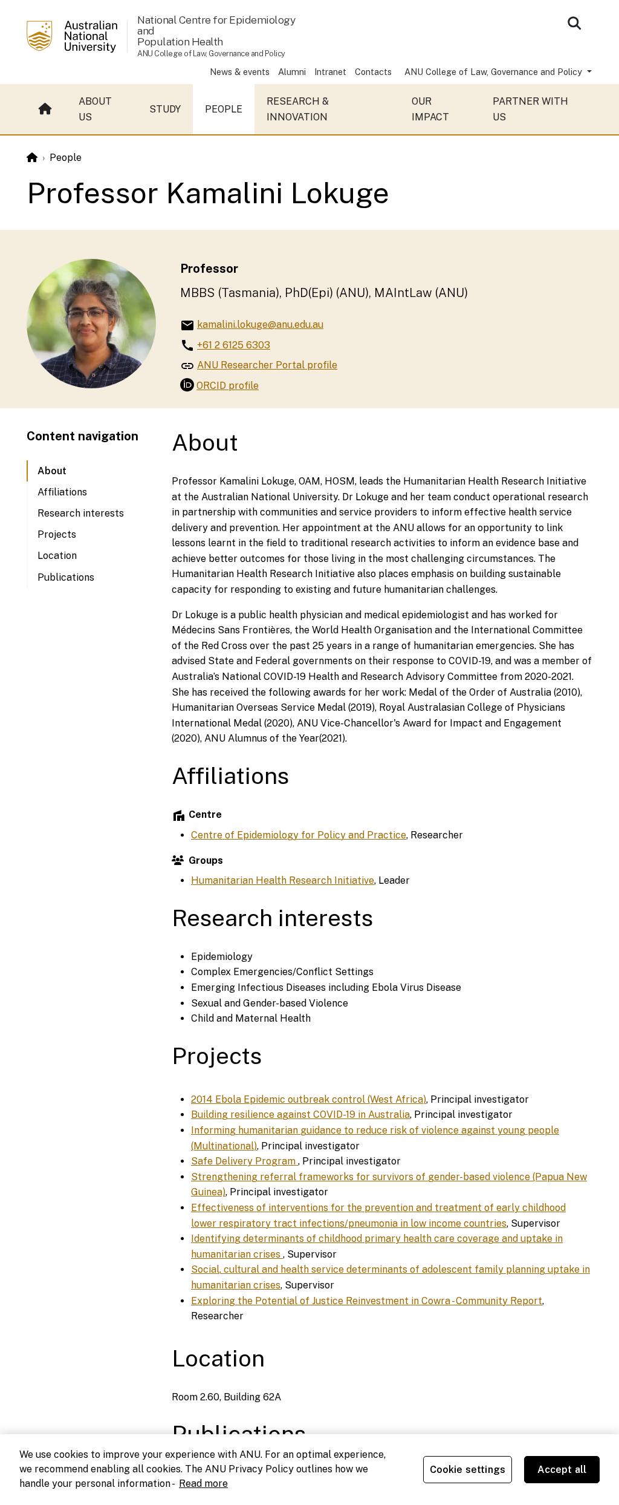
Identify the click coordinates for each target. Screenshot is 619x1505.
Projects (56, 534)
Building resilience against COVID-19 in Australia (300, 1114)
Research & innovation (298, 109)
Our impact (430, 109)
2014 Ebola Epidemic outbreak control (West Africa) (308, 1099)
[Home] (32, 157)
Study (165, 109)
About (51, 471)
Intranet (330, 72)
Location (57, 555)
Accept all (562, 1469)
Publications (65, 577)
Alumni (292, 72)
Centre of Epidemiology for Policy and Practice (298, 835)
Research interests (80, 513)
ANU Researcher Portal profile (267, 365)
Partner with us (530, 109)
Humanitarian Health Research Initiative (282, 880)
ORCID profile (227, 385)
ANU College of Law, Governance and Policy (494, 72)
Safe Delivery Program (244, 1161)
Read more (203, 1483)
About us (95, 109)
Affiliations (62, 492)
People (223, 109)
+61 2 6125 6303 (233, 345)
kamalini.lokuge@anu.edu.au (260, 324)
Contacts (373, 72)
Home (46, 109)
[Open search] (574, 23)
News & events (240, 72)
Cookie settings (467, 1469)
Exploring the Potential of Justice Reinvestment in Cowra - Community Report (366, 1301)
